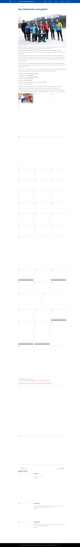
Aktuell (45, 1)
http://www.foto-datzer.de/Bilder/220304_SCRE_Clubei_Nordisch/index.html (37, 383)
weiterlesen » (36, 527)
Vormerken (36, 473)
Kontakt (67, 1)
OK (59, 545)
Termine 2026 (37, 522)
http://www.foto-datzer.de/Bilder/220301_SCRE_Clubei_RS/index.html (36, 380)
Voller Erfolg (36, 503)
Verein (56, 1)
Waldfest (62, 1)
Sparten (50, 1)
